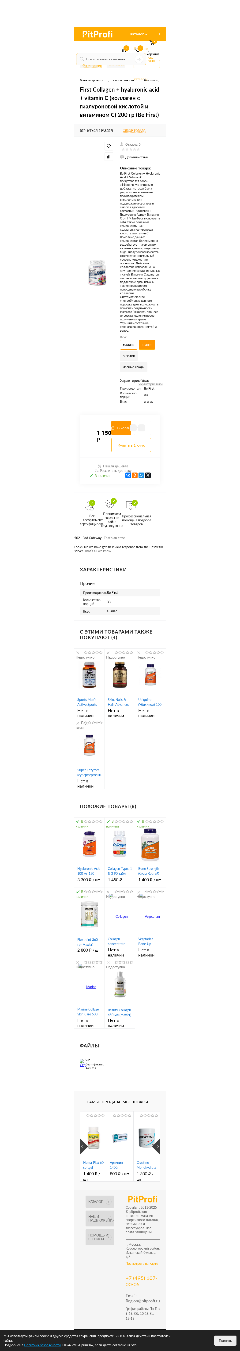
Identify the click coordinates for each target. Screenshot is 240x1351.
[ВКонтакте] (128, 475)
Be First (149, 388)
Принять (225, 1340)
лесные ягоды (133, 367)
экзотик (129, 356)
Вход (84, 35)
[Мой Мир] (141, 475)
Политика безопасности (42, 1345)
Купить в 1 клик (131, 445)
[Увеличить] (97, 273)
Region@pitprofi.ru (143, 1300)
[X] (148, 475)
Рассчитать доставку (115, 471)
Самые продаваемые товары (117, 1102)
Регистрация (92, 66)
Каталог (137, 34)
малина (128, 345)
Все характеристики (151, 382)
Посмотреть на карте (142, 1263)
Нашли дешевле (115, 466)
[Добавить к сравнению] (109, 156)
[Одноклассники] (135, 475)
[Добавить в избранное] (109, 146)
